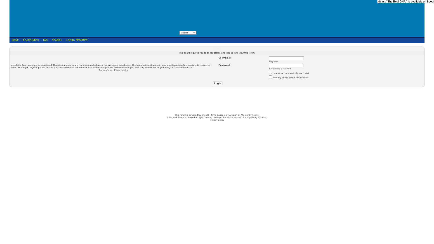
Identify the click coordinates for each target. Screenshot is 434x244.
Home (15, 40)
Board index (31, 40)
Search (56, 40)
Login (70, 40)
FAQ (45, 40)
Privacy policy (121, 70)
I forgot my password (280, 68)
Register (81, 40)
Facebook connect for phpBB (238, 117)
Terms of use (105, 70)
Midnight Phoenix (250, 115)
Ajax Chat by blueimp (210, 117)
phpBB (205, 115)
